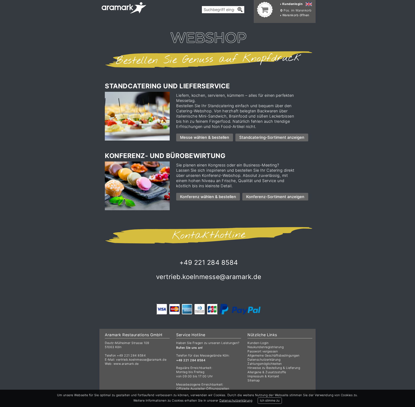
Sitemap (253, 380)
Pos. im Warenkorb (296, 10)
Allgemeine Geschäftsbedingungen (273, 355)
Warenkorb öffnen (295, 15)
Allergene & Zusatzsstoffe (266, 372)
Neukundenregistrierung (265, 347)
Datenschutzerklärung (263, 359)
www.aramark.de (126, 363)
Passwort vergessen (262, 351)
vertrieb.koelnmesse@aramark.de (141, 359)
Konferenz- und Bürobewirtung (165, 156)
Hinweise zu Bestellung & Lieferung (273, 368)
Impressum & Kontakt (263, 376)
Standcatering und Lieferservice (167, 86)
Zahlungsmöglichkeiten (264, 363)
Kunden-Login (257, 343)
